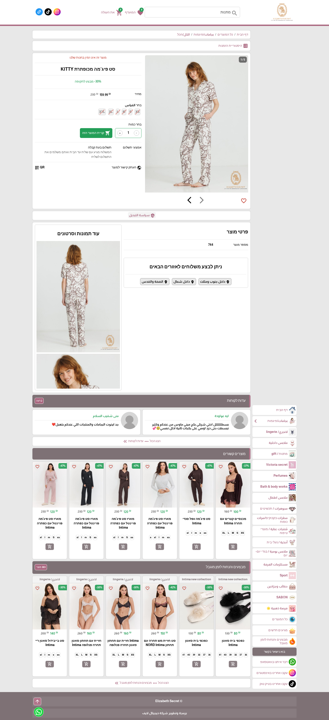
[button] (134, 12)
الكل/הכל (183, 34)
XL (111, 112)
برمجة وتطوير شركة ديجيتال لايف (164, 713)
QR (40, 167)
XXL (102, 112)
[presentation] (202, 200)
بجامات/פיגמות (204, 34)
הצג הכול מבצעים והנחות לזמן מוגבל (141, 683)
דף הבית (242, 34)
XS (137, 112)
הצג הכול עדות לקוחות (141, 441)
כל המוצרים (225, 34)
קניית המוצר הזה (96, 133)
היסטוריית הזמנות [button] (233, 46)
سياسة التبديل (142, 215)
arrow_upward (37, 701)
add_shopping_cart (233, 546)
